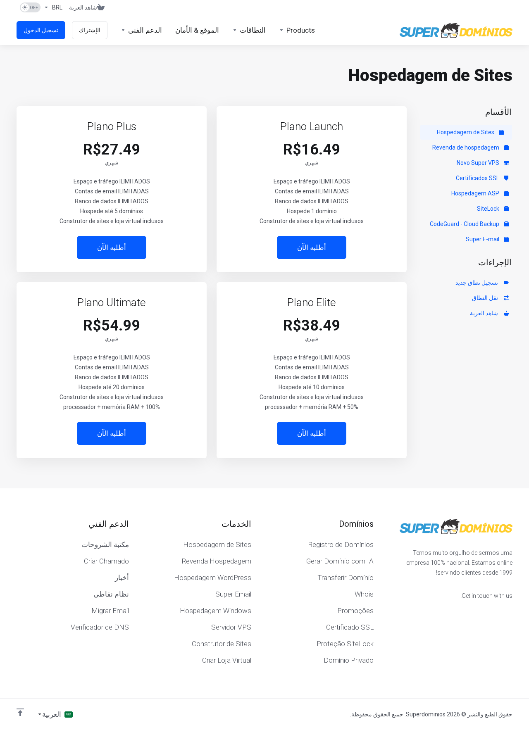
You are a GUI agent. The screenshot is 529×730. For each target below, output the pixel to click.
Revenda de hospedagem (466, 147)
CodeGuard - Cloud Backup (465, 224)
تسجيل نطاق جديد (477, 282)
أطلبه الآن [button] (311, 247)
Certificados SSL (478, 178)
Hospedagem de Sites (466, 132)
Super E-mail (483, 239)
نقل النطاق (486, 298)
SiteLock (488, 208)
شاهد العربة (485, 313)
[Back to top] (20, 712)
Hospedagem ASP (475, 193)
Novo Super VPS (478, 162)
